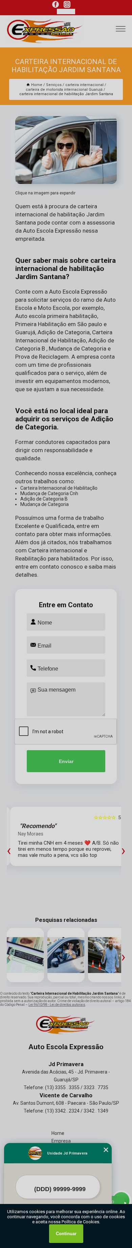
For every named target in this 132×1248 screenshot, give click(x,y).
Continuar (66, 1233)
